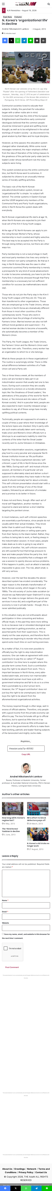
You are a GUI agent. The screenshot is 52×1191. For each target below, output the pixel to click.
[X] (11, 40)
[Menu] (3, 5)
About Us (7, 1169)
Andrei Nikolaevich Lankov (15, 29)
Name (5, 900)
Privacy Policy (26, 1172)
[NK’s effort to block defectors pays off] (38, 808)
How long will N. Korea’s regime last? (13, 819)
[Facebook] (5, 40)
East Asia (7, 17)
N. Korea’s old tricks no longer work (38, 844)
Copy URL (26, 754)
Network (31, 1169)
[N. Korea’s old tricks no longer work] (38, 834)
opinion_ (26, 741)
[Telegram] (24, 40)
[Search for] (48, 5)
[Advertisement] (26, 1006)
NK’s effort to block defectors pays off (36, 819)
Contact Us (41, 1172)
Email (5, 912)
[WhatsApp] (17, 40)
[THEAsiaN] (26, 4)
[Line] (30, 40)
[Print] (43, 40)
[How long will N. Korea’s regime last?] (13, 808)
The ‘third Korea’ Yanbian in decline (11, 830)
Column (18, 17)
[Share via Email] (37, 40)
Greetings (19, 1169)
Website (5, 923)
